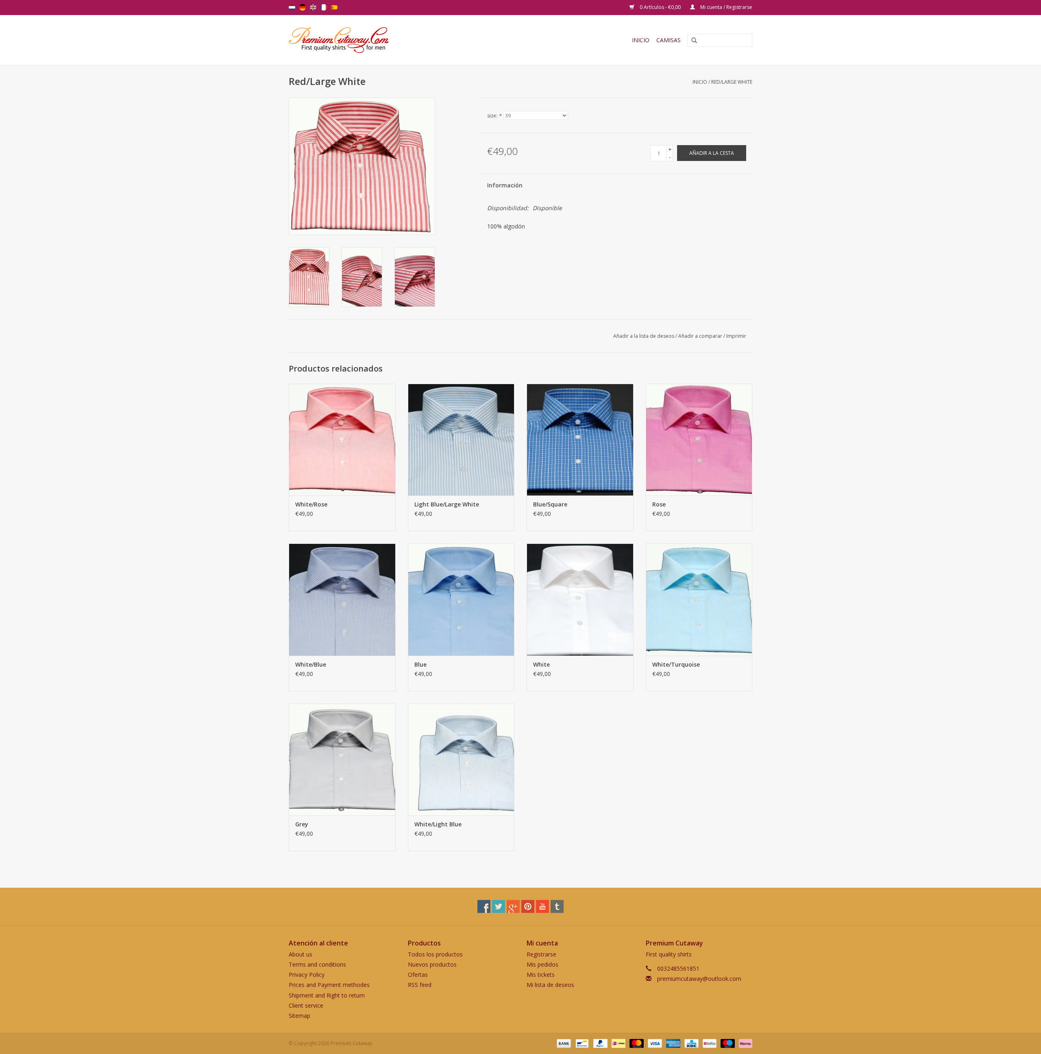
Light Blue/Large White (446, 504)
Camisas (668, 40)
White (541, 664)
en (313, 7)
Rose (659, 504)
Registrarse (541, 954)
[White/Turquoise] (699, 599)
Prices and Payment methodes (329, 985)
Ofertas (418, 974)
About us (300, 954)
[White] (580, 599)
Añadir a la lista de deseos (643, 335)
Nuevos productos (432, 964)
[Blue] (461, 599)
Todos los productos (435, 954)
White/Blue (310, 664)
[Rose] (699, 439)
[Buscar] (691, 41)
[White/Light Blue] (461, 759)
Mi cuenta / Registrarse (725, 7)
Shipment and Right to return (327, 995)
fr (323, 7)
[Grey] (342, 759)
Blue (420, 664)
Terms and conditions (317, 964)
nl (292, 7)
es (334, 7)
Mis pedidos (542, 964)
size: (494, 115)
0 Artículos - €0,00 (660, 7)
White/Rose (311, 504)
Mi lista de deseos (550, 985)
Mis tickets (541, 974)
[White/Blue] (342, 599)
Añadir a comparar (700, 335)
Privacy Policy (306, 974)
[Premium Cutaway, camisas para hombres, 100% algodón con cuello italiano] (393, 40)
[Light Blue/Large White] (461, 439)
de (302, 7)
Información (505, 185)
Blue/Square (550, 504)
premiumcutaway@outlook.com (699, 978)
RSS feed (419, 985)
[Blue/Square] (580, 439)
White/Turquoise (676, 664)
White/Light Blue (438, 824)
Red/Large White (731, 81)
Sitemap (299, 1015)
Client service (306, 1005)
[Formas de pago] (563, 1042)
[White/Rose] (342, 439)
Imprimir (736, 335)
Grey (301, 824)
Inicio (640, 40)
